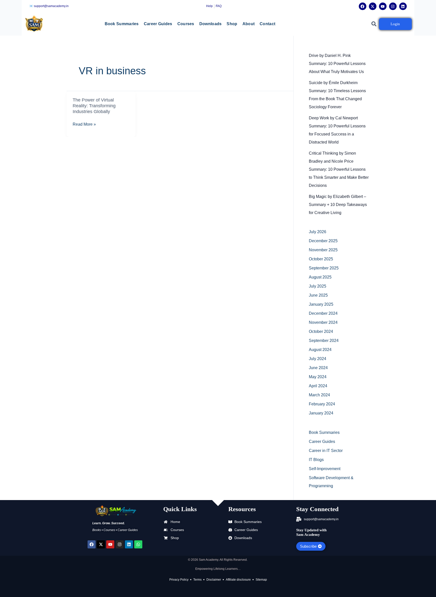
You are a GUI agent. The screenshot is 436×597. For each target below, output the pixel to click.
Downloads (210, 24)
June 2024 (318, 368)
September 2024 (324, 340)
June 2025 (318, 295)
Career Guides (158, 24)
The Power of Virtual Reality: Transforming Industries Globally (94, 105)
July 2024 (317, 359)
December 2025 (323, 241)
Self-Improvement (324, 469)
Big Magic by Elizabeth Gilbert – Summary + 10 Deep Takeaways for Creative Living (338, 204)
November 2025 (323, 250)
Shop (232, 24)
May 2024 (317, 377)
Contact (267, 24)
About (248, 24)
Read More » (84, 124)
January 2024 (321, 413)
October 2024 (321, 331)
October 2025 (321, 259)
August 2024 (320, 349)
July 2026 (317, 232)
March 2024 (319, 395)
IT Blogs (316, 460)
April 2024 (318, 386)
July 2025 (317, 286)
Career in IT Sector (326, 450)
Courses (185, 24)
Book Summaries (122, 24)
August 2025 (320, 277)
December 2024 (323, 313)
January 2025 (321, 304)
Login (395, 24)
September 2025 (324, 268)
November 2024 (323, 322)
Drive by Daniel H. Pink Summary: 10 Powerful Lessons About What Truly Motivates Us (337, 63)
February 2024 (322, 404)
